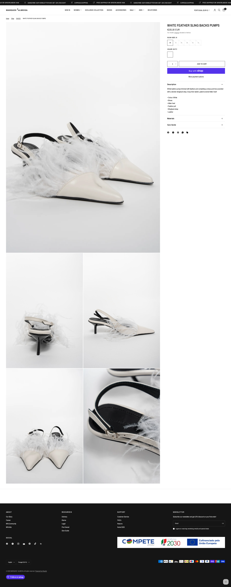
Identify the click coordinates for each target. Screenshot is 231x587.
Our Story (9, 516)
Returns (119, 523)
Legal (63, 523)
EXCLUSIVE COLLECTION (94, 10)
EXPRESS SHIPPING (66, 3)
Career (8, 520)
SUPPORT (121, 512)
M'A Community (11, 523)
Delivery (64, 516)
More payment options (196, 77)
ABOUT (9, 512)
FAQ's (119, 520)
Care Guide (171, 124)
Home (7, 18)
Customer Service (123, 516)
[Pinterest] (178, 132)
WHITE (170, 54)
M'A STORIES (152, 10)
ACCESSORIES (121, 10)
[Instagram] (20, 543)
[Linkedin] (42, 543)
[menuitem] (67, 10)
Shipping (176, 33)
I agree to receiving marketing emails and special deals (192, 529)
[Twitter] (14, 543)
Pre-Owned (65, 527)
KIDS (140, 10)
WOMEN (77, 10)
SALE (132, 10)
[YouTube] (25, 544)
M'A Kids (9, 527)
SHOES (109, 10)
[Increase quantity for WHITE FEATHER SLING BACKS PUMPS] (176, 64)
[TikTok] (37, 543)
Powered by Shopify (41, 571)
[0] (223, 10)
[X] (173, 132)
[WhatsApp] (183, 132)
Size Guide (65, 530)
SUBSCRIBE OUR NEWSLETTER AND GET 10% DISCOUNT (32, 3)
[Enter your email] (222, 523)
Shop (12, 18)
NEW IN (67, 10)
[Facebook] (168, 132)
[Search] (219, 10)
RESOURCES (67, 512)
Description (171, 84)
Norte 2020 (121, 527)
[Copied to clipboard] (187, 132)
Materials (170, 118)
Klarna (64, 520)
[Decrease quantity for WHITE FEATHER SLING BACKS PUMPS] (169, 64)
